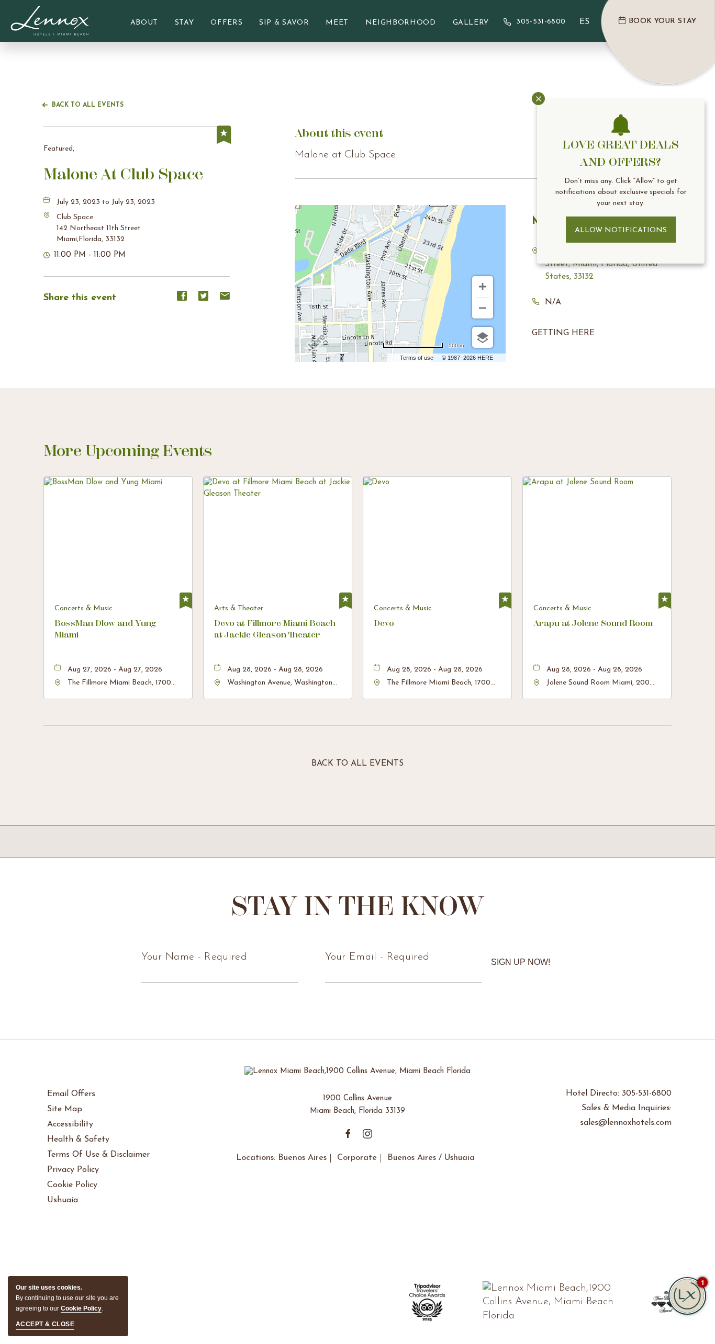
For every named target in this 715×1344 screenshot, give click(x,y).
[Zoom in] (482, 286)
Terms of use (416, 358)
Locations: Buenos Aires (281, 1158)
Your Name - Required (194, 957)
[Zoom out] (482, 308)
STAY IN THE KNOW (358, 906)
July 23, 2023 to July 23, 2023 (106, 202)
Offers (226, 23)
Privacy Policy (73, 1170)
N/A (553, 302)
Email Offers (71, 1094)
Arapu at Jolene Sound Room (593, 623)
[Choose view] (482, 337)
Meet (337, 23)
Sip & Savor (284, 23)
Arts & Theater (238, 608)
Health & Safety (78, 1139)
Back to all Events (88, 105)
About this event (339, 133)
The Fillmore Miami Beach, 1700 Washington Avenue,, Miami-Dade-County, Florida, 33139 (124, 683)
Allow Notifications (621, 230)
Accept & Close (45, 1324)
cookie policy (81, 1308)
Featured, (58, 149)
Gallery (471, 23)
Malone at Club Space (123, 174)
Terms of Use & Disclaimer (98, 1155)
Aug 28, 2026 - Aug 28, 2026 (275, 670)
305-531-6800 (540, 22)
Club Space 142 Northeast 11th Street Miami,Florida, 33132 (99, 228)
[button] (99, 228)
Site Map (64, 1109)
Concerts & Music (83, 608)
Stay (184, 23)
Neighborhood (400, 23)
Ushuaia (62, 1200)
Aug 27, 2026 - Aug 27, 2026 (115, 670)
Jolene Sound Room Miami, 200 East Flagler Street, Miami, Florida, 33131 (598, 683)
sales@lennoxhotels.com (626, 1123)
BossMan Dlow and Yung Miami (105, 629)
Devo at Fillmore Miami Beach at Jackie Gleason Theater (275, 629)
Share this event (79, 298)
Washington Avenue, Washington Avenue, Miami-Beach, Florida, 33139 (279, 683)
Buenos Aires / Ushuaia (431, 1158)
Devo (384, 623)
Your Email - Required (377, 957)
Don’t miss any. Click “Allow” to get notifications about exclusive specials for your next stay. (621, 192)
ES (584, 22)
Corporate (357, 1158)
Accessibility (70, 1124)
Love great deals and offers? (621, 153)
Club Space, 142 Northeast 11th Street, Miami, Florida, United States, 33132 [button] (603, 264)
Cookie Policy (72, 1185)
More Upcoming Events (127, 450)
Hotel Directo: (619, 1093)
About (144, 23)
